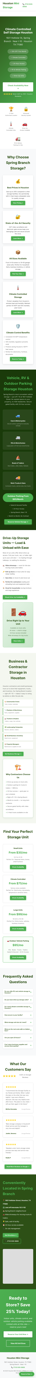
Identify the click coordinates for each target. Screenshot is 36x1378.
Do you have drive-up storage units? (17, 1000)
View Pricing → (18, 203)
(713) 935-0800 (19, 1367)
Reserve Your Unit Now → (18, 1334)
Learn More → (18, 238)
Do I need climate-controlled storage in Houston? (17, 1007)
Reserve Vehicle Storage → (18, 522)
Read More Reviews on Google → (18, 1166)
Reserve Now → (26, 1374)
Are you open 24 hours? (13, 1037)
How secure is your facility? (14, 1015)
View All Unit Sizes (18, 1343)
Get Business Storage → (13, 754)
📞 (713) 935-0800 (28, 5)
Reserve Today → (18, 359)
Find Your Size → (18, 274)
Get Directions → (10, 1235)
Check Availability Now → (18, 86)
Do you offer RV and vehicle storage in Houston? (17, 992)
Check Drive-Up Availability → (15, 597)
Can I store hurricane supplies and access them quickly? (16, 1045)
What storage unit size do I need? (16, 1022)
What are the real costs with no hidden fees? (17, 1030)
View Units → (18, 641)
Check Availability (18, 867)
